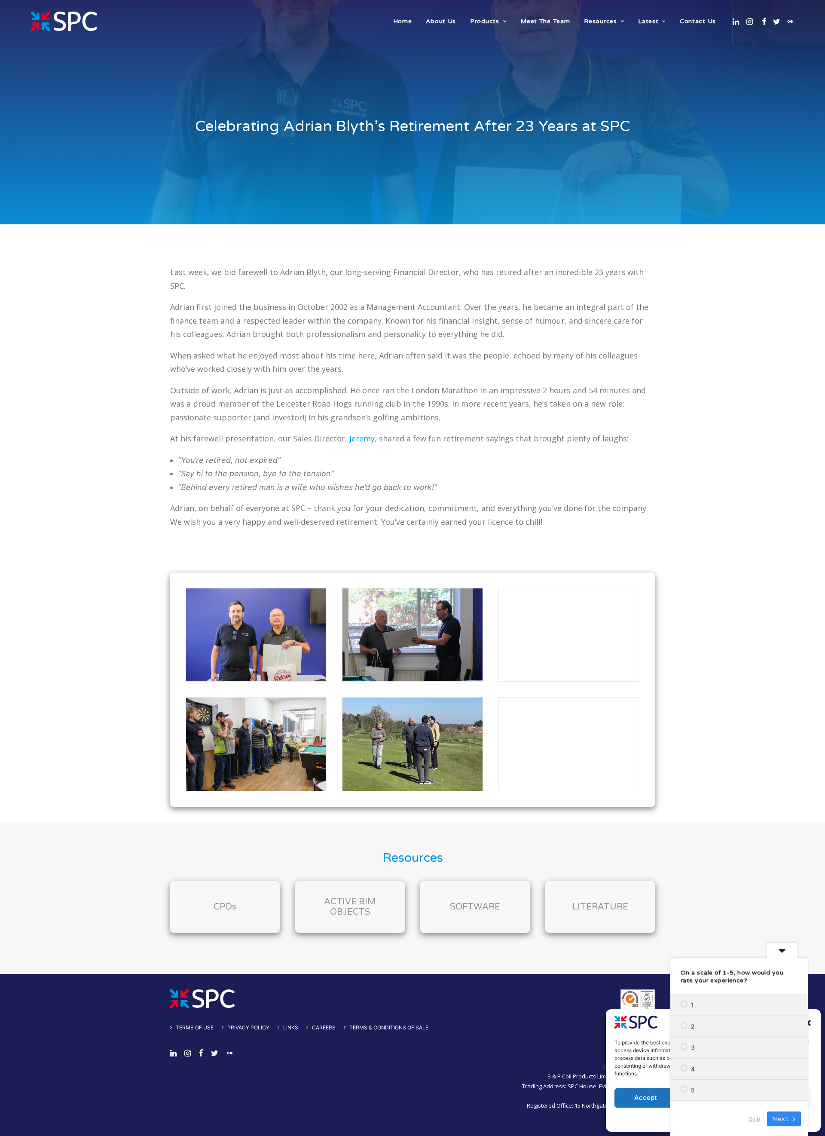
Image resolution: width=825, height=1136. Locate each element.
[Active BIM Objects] (342, 907)
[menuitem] (402, 21)
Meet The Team (545, 21)
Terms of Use (195, 1027)
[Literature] (592, 907)
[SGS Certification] (637, 999)
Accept (645, 1097)
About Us (441, 21)
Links (290, 1027)
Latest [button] (648, 21)
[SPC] (64, 21)
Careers (324, 1027)
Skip (754, 1118)
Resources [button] (600, 21)
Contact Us (698, 21)
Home (402, 21)
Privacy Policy (248, 1027)
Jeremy (362, 438)
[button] (808, 1023)
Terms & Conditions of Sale (388, 1027)
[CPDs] (217, 907)
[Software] (467, 907)
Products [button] (484, 21)
